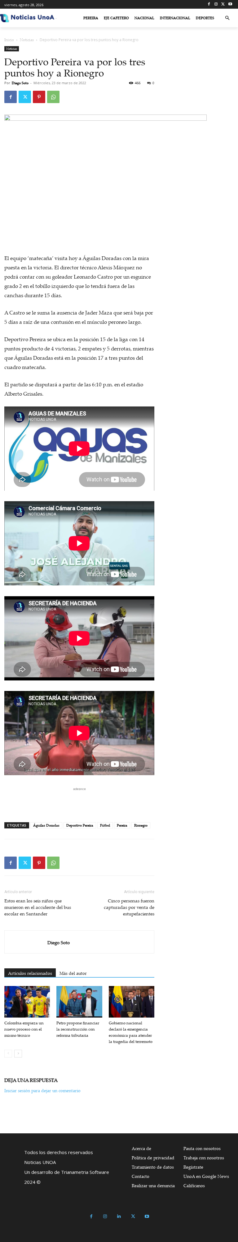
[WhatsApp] (53, 97)
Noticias (27, 39)
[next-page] (18, 1053)
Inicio (9, 39)
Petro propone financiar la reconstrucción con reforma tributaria (77, 1029)
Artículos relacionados (30, 973)
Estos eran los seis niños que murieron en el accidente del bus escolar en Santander (37, 907)
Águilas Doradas (46, 825)
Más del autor (73, 973)
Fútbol (105, 825)
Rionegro (141, 825)
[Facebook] (209, 4)
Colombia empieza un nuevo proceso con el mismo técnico (24, 1029)
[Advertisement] (79, 801)
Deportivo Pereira (79, 825)
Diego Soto (20, 82)
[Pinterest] (39, 97)
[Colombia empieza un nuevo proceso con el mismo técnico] (27, 1001)
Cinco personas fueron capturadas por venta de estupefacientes (129, 907)
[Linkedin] (119, 1216)
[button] (227, 18)
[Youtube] (230, 4)
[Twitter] (223, 4)
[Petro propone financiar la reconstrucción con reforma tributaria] (79, 1001)
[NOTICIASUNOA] (27, 18)
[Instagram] (216, 4)
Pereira (122, 825)
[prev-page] (8, 1053)
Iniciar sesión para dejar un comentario (42, 1090)
